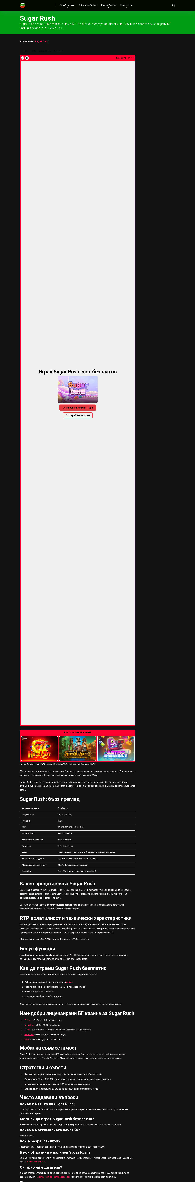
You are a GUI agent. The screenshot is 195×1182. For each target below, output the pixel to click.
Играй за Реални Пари (79, 407)
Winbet (28, 1020)
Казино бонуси (108, 5)
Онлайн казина (67, 5)
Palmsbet (29, 1034)
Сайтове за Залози (88, 5)
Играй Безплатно (79, 415)
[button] (78, 389)
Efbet (27, 1029)
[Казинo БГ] (22, 4)
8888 (27, 1039)
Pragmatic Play (42, 41)
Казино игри (126, 5)
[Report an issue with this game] (22, 58)
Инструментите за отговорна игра (53, 1177)
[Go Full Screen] (27, 58)
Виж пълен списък (36, 1162)
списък (69, 982)
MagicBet (29, 1025)
